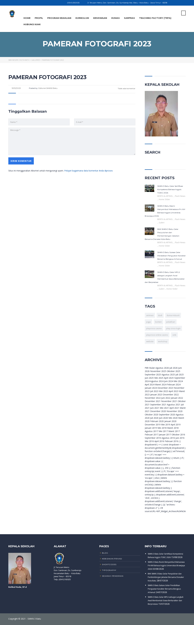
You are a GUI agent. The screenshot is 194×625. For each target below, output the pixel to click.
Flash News (180, 196)
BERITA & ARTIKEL (165, 196)
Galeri (161, 222)
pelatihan (170, 321)
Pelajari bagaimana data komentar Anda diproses (88, 170)
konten (158, 321)
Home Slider (164, 199)
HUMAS (115, 18)
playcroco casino (154, 328)
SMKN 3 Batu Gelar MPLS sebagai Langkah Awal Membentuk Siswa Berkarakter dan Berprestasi (165, 600)
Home (26, 18)
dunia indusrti (173, 315)
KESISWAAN (100, 18)
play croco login (173, 328)
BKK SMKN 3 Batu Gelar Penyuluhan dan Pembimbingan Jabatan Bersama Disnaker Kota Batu (166, 577)
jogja (148, 321)
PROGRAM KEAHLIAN (59, 18)
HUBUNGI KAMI (31, 24)
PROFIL (39, 18)
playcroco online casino (157, 334)
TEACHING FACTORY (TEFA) (155, 18)
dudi (160, 315)
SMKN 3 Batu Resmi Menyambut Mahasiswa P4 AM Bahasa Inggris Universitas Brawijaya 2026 (166, 565)
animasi (150, 315)
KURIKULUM (82, 18)
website (150, 341)
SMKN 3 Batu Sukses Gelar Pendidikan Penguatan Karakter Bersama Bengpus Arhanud (164, 589)
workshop (162, 341)
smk (174, 334)
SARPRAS (129, 18)
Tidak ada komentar (126, 88)
